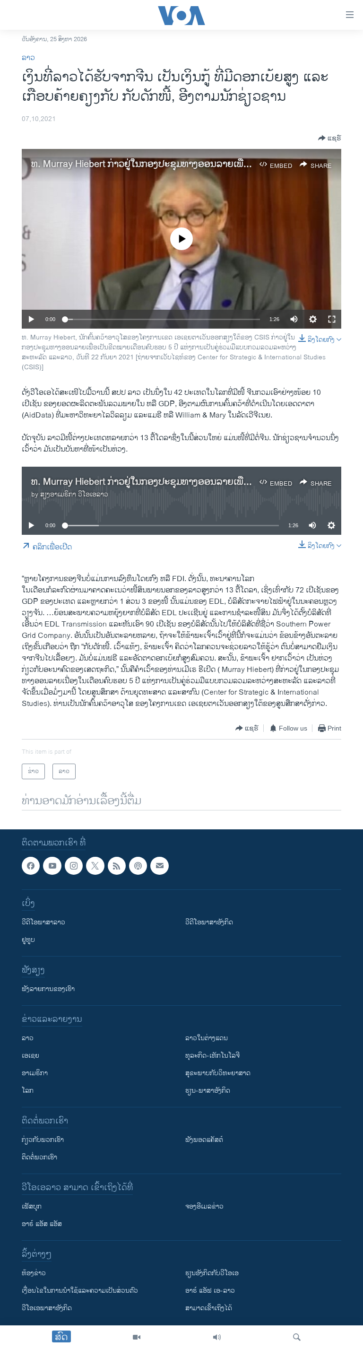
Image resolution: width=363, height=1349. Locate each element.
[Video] (136, 1337)
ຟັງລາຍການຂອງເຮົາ (48, 989)
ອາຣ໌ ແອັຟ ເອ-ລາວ (210, 1291)
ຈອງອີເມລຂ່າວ (204, 1207)
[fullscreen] (331, 319)
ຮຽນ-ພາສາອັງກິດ (207, 1091)
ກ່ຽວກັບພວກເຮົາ (43, 1140)
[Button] (329, 138)
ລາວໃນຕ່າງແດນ (206, 1039)
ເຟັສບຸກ (32, 1207)
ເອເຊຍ (30, 1056)
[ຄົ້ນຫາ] (297, 1337)
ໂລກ (28, 1091)
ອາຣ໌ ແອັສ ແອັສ (42, 1224)
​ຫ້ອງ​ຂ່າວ (34, 1274)
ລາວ (28, 58)
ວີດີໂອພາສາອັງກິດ (209, 923)
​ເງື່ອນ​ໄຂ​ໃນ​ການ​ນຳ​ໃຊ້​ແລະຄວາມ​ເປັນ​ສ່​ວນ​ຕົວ (80, 1291)
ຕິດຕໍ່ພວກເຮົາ (39, 1158)
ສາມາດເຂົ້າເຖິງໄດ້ (208, 1309)
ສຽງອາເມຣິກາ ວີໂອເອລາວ (74, 494)
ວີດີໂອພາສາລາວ (43, 923)
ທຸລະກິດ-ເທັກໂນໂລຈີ (212, 1056)
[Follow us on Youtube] (52, 866)
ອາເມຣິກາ (35, 1074)
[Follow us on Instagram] (74, 866)
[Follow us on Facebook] (31, 866)
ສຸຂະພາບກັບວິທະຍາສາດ (218, 1074)
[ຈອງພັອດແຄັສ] (159, 866)
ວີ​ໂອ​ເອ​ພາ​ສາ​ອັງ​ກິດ (47, 1309)
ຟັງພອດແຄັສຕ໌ (204, 1140)
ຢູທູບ (28, 940)
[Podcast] (138, 866)
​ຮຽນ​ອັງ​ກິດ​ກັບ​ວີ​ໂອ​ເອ (212, 1274)
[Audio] (217, 1337)
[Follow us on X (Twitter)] (95, 866)
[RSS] (117, 866)
